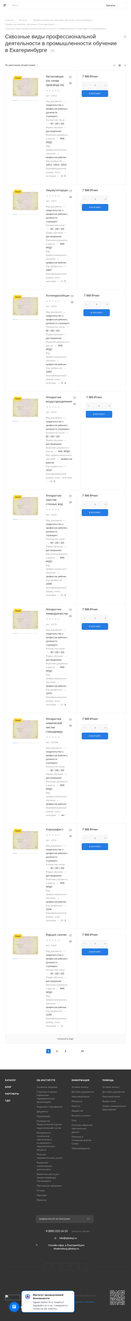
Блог (8, 1087)
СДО (7, 1100)
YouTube (65, 1267)
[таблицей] (124, 65)
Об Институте (46, 1080)
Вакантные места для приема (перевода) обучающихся (48, 1177)
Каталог (10, 1080)
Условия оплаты (80, 1087)
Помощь (108, 1080)
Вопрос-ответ (109, 1101)
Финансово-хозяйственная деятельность (44, 1166)
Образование (43, 1116)
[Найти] (123, 5)
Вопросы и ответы (81, 1115)
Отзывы (41, 1190)
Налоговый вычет (81, 1096)
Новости (76, 1106)
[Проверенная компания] (80, 1309)
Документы (42, 1111)
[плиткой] (114, 65)
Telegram (57, 1267)
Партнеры (12, 1094)
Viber (74, 1267)
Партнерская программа (49, 1185)
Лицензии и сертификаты (50, 1107)
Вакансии (41, 1200)
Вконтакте (48, 1267)
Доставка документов (83, 1092)
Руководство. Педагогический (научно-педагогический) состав (49, 1124)
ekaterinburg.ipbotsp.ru (66, 1248)
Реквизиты (77, 1101)
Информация (80, 1080)
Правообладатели (81, 1148)
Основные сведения (47, 1087)
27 (82, 1051)
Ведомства (77, 1111)
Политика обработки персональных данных (82, 1128)
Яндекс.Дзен (83, 1267)
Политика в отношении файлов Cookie (81, 1140)
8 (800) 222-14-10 (57, 1231)
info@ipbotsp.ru (68, 1238)
